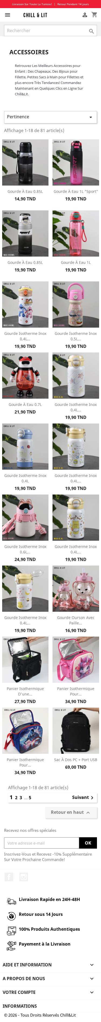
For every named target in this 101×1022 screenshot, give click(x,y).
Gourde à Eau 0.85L (25, 191)
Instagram (23, 877)
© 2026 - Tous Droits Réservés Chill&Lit (40, 1015)
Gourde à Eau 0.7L (25, 404)
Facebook (9, 877)
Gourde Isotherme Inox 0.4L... (25, 336)
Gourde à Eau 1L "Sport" (76, 191)
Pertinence (50, 117)
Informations (20, 1006)
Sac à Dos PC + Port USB (75, 759)
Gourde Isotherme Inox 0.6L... (25, 549)
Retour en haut (71, 812)
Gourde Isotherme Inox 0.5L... (76, 336)
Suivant (83, 798)
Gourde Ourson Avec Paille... (76, 620)
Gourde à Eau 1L (76, 262)
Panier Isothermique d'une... (25, 691)
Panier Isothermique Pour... (75, 691)
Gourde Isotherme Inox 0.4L (25, 478)
